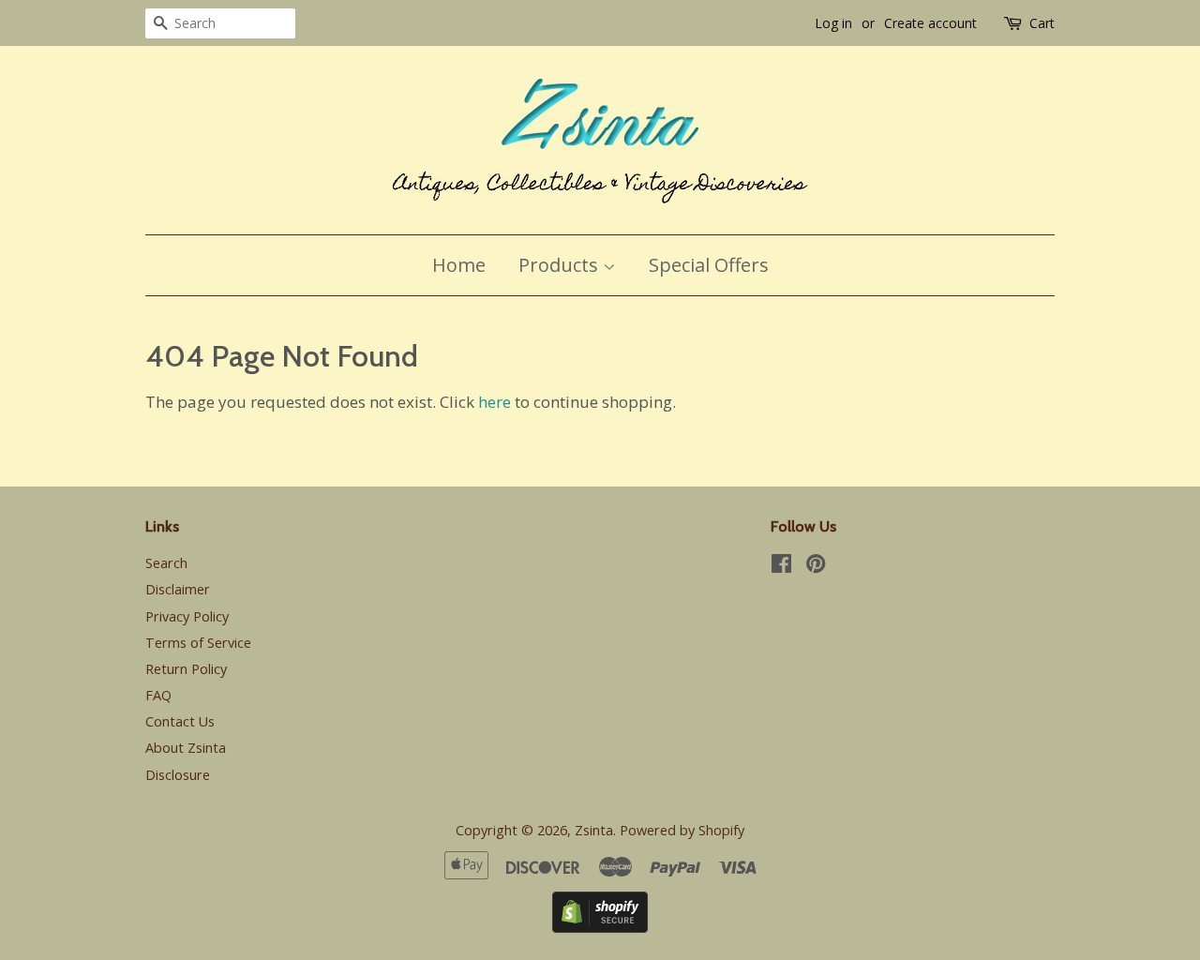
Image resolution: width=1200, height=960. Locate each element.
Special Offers (709, 265)
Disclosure (177, 775)
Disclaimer (177, 589)
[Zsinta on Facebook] (781, 567)
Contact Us (180, 721)
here (494, 401)
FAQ (158, 695)
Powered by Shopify (682, 830)
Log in (833, 23)
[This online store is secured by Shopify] (600, 927)
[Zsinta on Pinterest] (815, 567)
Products (560, 265)
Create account (930, 23)
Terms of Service (198, 643)
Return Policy (186, 669)
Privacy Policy (187, 616)
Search (166, 563)
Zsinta (594, 830)
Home (459, 265)
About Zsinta (185, 748)
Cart (1042, 23)
